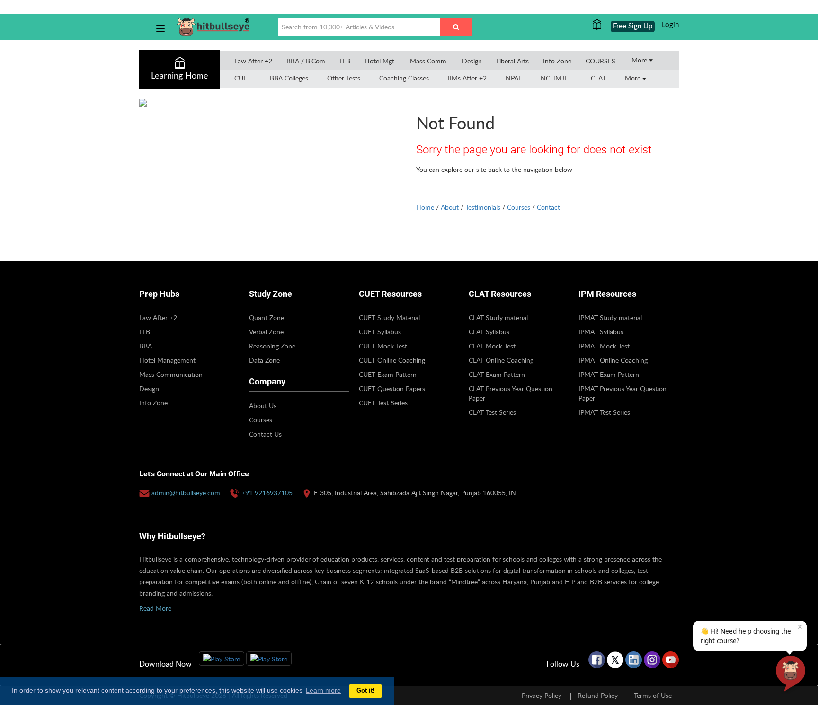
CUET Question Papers (392, 388)
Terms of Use (653, 695)
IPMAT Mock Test (604, 345)
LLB (344, 60)
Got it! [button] (365, 690)
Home (425, 207)
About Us (262, 405)
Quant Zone (266, 317)
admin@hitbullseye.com (185, 492)
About (450, 207)
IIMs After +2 (467, 77)
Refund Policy (598, 695)
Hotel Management (167, 360)
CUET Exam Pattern (388, 374)
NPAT (514, 77)
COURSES (600, 60)
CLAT (598, 77)
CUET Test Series (383, 402)
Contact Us (265, 433)
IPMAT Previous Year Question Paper (622, 393)
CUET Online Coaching (392, 360)
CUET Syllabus (380, 331)
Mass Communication (171, 374)
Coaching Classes (404, 77)
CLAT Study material (498, 317)
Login (670, 24)
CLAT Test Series (492, 412)
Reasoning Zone (272, 345)
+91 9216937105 (267, 492)
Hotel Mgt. (380, 60)
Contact (548, 207)
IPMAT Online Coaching (613, 360)
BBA (145, 345)
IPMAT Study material (610, 317)
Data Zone (264, 360)
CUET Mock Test (383, 345)
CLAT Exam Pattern (497, 374)
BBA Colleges (289, 77)
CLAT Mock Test (492, 345)
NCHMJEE (556, 77)
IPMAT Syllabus (600, 331)
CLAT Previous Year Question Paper (510, 393)
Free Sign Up (632, 26)
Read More (155, 608)
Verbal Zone (266, 331)
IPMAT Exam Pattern (608, 374)
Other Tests (343, 77)
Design (472, 60)
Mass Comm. (429, 60)
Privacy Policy (541, 695)
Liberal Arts (512, 60)
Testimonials (482, 207)
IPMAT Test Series (604, 412)
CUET (242, 77)
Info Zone (557, 60)
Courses (518, 207)
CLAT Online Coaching (501, 360)
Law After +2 (253, 60)
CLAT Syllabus (489, 331)
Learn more (323, 690)
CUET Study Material (389, 317)
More (640, 59)
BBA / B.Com (305, 60)
